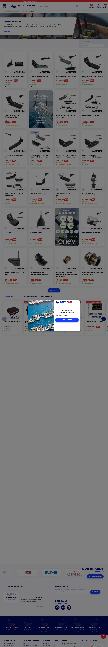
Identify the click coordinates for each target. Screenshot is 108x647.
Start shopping (67, 320)
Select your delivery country (67, 312)
